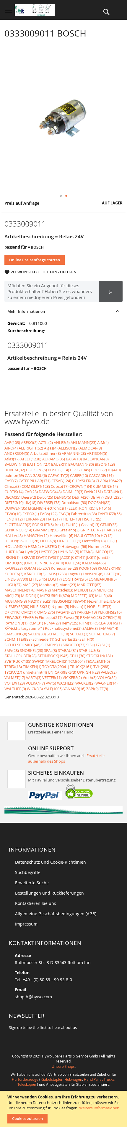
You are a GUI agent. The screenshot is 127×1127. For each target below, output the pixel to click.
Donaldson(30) (74, 502)
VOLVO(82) (107, 677)
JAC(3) (65, 557)
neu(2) (45, 601)
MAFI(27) (30, 584)
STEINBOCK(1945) (53, 655)
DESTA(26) (80, 497)
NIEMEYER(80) (16, 606)
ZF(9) (104, 688)
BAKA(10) (74, 459)
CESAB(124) (61, 480)
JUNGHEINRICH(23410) (44, 563)
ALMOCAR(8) (90, 448)
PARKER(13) (87, 612)
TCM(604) (76, 661)
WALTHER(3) (15, 688)
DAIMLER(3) (73, 491)
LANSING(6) (93, 573)
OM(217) (28, 612)
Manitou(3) (48, 584)
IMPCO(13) (104, 551)
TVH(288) (101, 666)
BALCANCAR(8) (96, 459)
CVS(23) (31, 491)
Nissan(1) (78, 606)
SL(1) (106, 644)
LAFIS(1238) (56, 573)
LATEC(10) (112, 573)
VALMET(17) (14, 677)
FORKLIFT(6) (43, 524)
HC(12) (107, 535)
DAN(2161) (93, 491)
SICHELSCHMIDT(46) (22, 644)
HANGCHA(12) (36, 535)
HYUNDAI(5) (68, 551)
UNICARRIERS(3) (62, 672)
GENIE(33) (109, 524)
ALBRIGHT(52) (31, 448)
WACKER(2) (85, 683)
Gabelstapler (52, 1079)
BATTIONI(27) (38, 464)
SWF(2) (38, 661)
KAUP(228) (13, 568)
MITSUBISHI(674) (55, 595)
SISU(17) (93, 644)
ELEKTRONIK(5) (82, 508)
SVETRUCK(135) (17, 661)
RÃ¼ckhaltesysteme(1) (24, 628)
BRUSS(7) (99, 469)
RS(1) (117, 623)
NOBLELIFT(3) (99, 606)
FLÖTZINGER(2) (17, 524)
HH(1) (112, 540)
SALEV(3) (90, 628)
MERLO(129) (85, 590)
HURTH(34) (14, 551)
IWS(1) (53, 557)
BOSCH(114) (58, 469)
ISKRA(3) (27, 557)
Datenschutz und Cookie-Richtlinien (50, 862)
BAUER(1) (59, 464)
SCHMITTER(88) (18, 639)
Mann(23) (67, 584)
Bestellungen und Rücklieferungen (49, 893)
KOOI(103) (88, 568)
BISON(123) (105, 464)
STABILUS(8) (89, 650)
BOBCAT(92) (14, 469)
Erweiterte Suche (32, 882)
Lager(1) (75, 573)
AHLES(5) (62, 442)
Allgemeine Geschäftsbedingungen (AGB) (55, 913)
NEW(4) (79, 601)
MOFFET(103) (82, 595)
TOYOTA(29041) (55, 666)
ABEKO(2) (29, 442)
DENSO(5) (62, 497)
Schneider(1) (43, 639)
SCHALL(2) (79, 634)
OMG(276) (46, 612)
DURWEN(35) (15, 508)
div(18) (30, 502)
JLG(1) (91, 557)
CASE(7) (11, 480)
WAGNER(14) (106, 683)
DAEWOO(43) (50, 491)
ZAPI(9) (92, 688)
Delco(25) (45, 497)
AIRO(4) (11, 448)
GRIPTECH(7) (91, 530)
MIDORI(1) (30, 595)
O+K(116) (12, 612)
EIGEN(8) (35, 508)
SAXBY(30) (37, 634)
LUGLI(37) (13, 584)
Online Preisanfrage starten (34, 259)
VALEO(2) (109, 672)
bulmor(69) (14, 475)
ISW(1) (41, 557)
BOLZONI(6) (36, 469)
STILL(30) (77, 655)
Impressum (26, 924)
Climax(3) (12, 486)
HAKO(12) (112, 530)
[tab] (63, 311)
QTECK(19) (112, 617)
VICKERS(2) (72, 677)
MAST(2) (43, 590)
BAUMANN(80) (81, 464)
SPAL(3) (50, 650)
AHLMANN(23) (83, 442)
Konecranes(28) (64, 568)
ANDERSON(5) (16, 453)
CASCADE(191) (101, 475)
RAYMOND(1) (15, 623)
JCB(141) (78, 557)
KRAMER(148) (109, 568)
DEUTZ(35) (114, 497)
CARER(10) (79, 475)
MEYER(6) (105, 590)
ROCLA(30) (102, 623)
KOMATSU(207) (37, 568)
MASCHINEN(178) (19, 590)
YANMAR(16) (74, 688)
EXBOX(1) (30, 513)
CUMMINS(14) (105, 486)
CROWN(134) (80, 486)
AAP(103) (12, 442)
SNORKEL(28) (31, 650)
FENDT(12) (13, 519)
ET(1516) (103, 508)
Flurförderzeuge (25, 1079)
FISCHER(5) (91, 519)
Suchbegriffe (27, 872)
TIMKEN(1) (32, 666)
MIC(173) (12, 595)
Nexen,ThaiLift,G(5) (103, 601)
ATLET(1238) (30, 459)
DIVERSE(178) (49, 502)
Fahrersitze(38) (84, 513)
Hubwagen (73, 1079)
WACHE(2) (65, 683)
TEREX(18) (13, 666)
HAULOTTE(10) (87, 535)
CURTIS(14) (14, 491)
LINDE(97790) (16, 579)
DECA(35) (12, 497)
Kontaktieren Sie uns (35, 903)
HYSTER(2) (48, 551)
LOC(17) (55, 579)
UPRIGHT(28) (88, 672)
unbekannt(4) (35, 672)
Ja (110, 291)
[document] (64, 1108)
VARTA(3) (33, 677)
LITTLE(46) (38, 579)
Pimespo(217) (51, 617)
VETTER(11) (52, 677)
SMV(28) (11, 650)
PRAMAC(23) (91, 617)
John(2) (103, 557)
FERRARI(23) (34, 519)
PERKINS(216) (110, 612)
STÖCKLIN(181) (99, 655)
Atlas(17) (11, 459)
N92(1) (33, 601)
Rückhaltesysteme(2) (63, 628)
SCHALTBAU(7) (102, 634)
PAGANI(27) (66, 612)
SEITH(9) (86, 639)
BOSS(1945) (80, 469)
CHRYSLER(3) (83, 480)
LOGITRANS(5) (75, 579)
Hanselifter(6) (61, 535)
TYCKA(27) (13, 672)
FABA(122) (49, 513)
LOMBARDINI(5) (103, 579)
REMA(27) (52, 623)
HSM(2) (34, 546)
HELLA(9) (48, 540)
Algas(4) (51, 448)
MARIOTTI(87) (89, 584)
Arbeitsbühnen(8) (45, 453)
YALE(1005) (53, 688)
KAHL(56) (73, 563)
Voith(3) (90, 677)
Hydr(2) (31, 551)
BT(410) (114, 469)
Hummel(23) (99, 546)
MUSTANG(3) (15, 601)
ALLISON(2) (68, 448)
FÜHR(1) (73, 524)
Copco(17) (60, 486)
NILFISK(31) (40, 606)
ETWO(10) (13, 513)
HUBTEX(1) (51, 546)
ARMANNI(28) (74, 453)
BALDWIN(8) (15, 464)
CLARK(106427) (109, 480)
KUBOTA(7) (13, 573)
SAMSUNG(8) (15, 634)
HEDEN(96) (14, 540)
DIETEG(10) (14, 502)
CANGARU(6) (36, 475)
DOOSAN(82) (99, 502)
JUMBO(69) (13, 563)
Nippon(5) (60, 606)
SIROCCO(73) (74, 644)
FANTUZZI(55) (110, 513)
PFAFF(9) (30, 617)
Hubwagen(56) (74, 546)
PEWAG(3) (13, 617)
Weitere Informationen (99, 1108)
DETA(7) (97, 497)
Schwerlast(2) (67, 639)
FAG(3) (64, 513)
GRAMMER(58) (45, 530)
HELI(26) (32, 540)
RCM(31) (35, 623)
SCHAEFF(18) (58, 634)
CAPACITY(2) (58, 475)
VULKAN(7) (35, 683)
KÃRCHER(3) (34, 573)
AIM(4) (103, 442)
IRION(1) (11, 557)
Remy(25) (70, 623)
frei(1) (60, 524)
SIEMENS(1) (51, 644)
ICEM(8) (87, 551)
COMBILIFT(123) (36, 486)
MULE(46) (103, 595)
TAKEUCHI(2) (56, 661)
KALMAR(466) (94, 563)
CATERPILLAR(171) (35, 480)
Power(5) (71, 617)
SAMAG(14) (108, 628)
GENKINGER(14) (18, 530)
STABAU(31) (68, 650)
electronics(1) (56, 508)
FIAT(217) (54, 519)
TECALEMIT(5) (98, 661)
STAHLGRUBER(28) (20, 655)
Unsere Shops (63, 1066)
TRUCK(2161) (81, 666)
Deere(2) (28, 497)
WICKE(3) (35, 688)
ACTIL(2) (45, 442)
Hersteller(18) (94, 540)
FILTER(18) (72, 519)
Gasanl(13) (90, 524)
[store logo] (35, 10)
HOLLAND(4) (15, 546)
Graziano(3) (69, 530)
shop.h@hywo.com (33, 996)
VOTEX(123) (14, 683)
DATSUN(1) (113, 491)
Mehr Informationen (26, 311)
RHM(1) (85, 623)
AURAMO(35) (53, 459)
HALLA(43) (13, 535)
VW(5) (51, 683)
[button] (61, 195)
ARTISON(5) (97, 453)
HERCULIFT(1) (69, 540)
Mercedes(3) (62, 590)
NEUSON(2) (62, 601)
